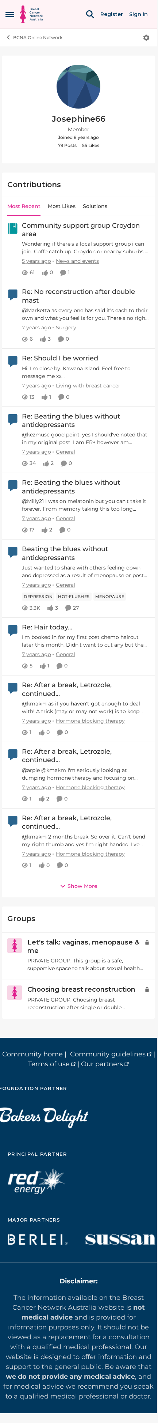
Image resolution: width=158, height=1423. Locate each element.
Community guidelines (108, 1054)
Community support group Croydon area (81, 230)
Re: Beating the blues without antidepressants (71, 420)
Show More (82, 886)
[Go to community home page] (31, 14)
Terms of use (49, 1064)
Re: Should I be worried (60, 358)
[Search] (90, 14)
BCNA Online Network (37, 37)
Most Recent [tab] (24, 206)
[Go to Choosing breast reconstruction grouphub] (14, 992)
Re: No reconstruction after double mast (78, 296)
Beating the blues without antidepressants (65, 553)
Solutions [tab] (95, 206)
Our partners (102, 1064)
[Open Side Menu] (10, 14)
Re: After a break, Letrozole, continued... (67, 689)
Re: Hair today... (47, 627)
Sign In (138, 14)
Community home (32, 1054)
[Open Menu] (146, 38)
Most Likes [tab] (62, 206)
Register (111, 14)
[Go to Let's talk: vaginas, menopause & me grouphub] (14, 945)
